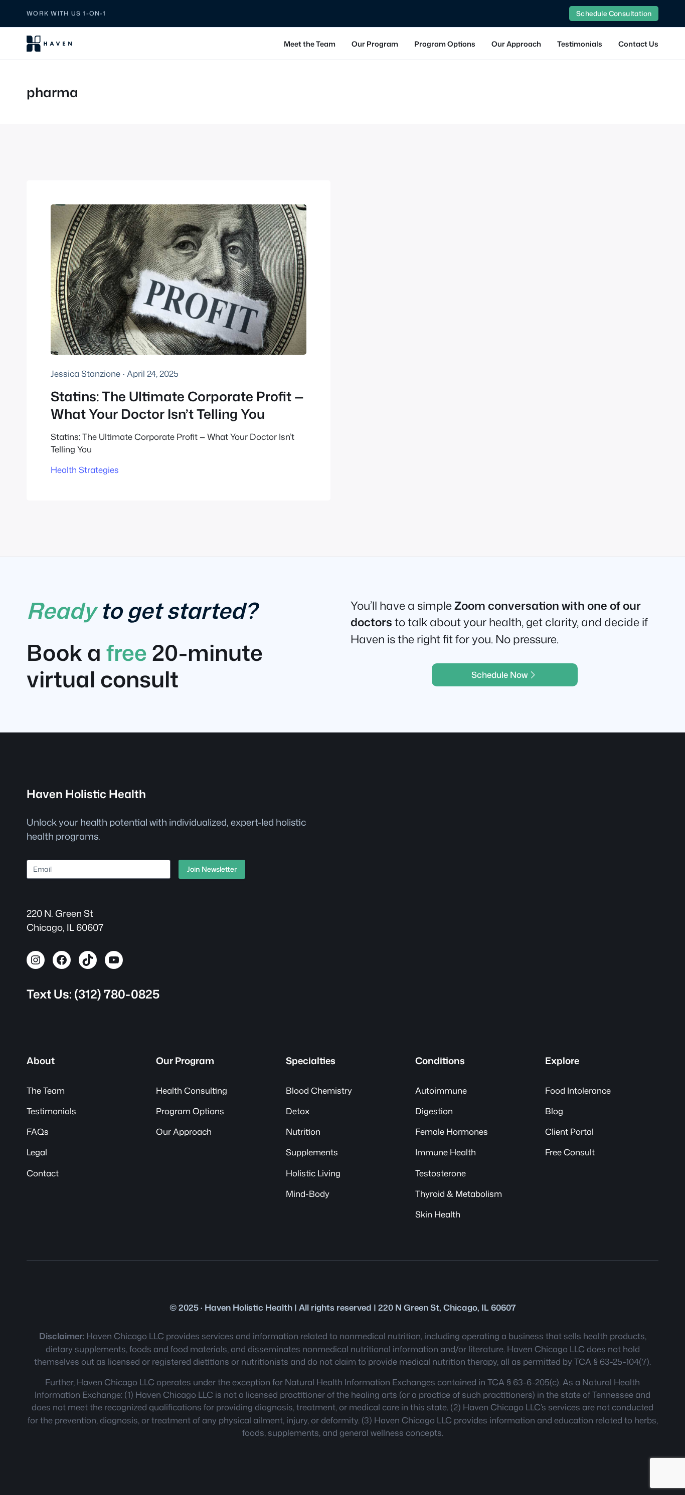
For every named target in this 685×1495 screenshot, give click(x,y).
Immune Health (445, 1152)
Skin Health (437, 1214)
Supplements (312, 1152)
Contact (43, 1173)
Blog (554, 1111)
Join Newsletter (212, 869)
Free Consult (570, 1152)
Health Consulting (191, 1090)
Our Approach (184, 1131)
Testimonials (51, 1111)
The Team (46, 1090)
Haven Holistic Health (86, 794)
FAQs (38, 1131)
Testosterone (440, 1173)
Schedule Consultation (613, 13)
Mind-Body (307, 1193)
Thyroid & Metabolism (458, 1193)
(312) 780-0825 (116, 994)
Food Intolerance (578, 1090)
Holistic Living (313, 1173)
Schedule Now (499, 674)
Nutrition (303, 1131)
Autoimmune (441, 1090)
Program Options (190, 1111)
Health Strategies (85, 469)
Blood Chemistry (319, 1090)
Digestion (434, 1111)
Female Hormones (451, 1131)
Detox (297, 1111)
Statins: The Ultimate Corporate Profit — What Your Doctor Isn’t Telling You (177, 405)
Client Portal (569, 1131)
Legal (37, 1152)
